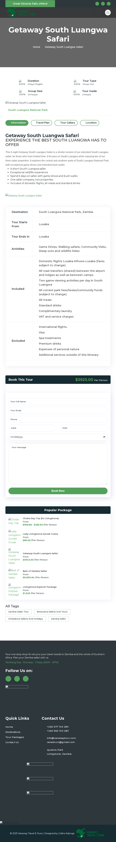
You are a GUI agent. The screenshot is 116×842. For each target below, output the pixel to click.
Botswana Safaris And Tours (52, 611)
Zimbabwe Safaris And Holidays (25, 618)
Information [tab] (18, 122)
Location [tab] (91, 122)
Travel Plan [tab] (43, 122)
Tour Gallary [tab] (67, 122)
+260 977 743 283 (57, 726)
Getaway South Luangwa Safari (40, 553)
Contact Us (12, 742)
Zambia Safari (58, 618)
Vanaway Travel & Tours (30, 833)
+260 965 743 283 (58, 730)
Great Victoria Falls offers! (30, 3)
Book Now (58, 490)
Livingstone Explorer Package (39, 587)
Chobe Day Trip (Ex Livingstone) (41, 518)
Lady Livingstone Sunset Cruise (40, 534)
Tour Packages (14, 737)
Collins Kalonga (66, 833)
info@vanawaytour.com (61, 738)
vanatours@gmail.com (61, 742)
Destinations (13, 732)
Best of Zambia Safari (35, 571)
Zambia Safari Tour (18, 611)
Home (36, 46)
